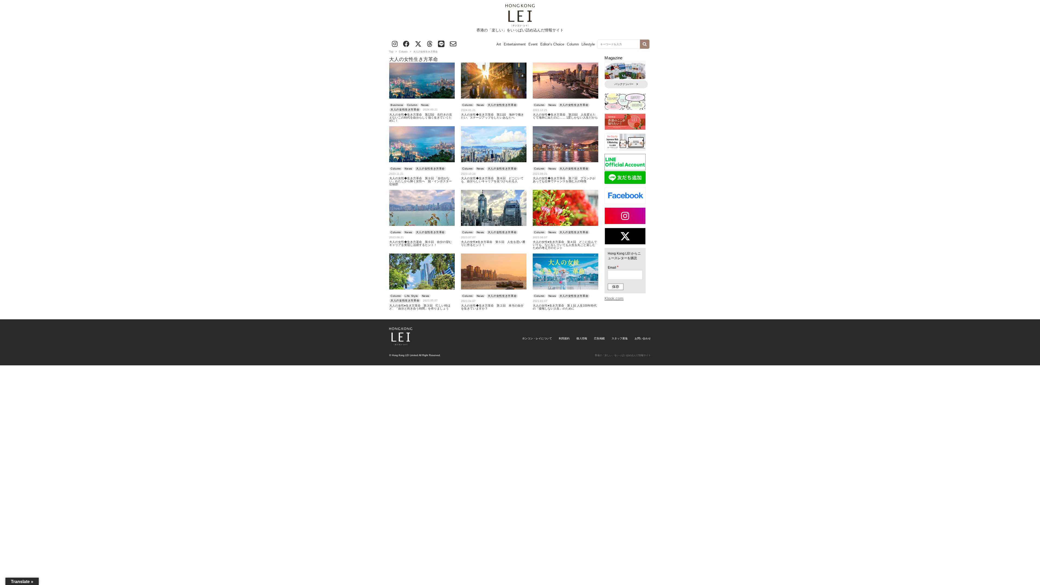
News (425, 104)
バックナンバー (624, 84)
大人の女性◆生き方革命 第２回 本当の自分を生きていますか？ (492, 307)
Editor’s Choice (552, 44)
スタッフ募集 (620, 338)
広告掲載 (599, 338)
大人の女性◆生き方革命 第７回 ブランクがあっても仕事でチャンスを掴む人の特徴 (564, 180)
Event (533, 44)
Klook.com (613, 298)
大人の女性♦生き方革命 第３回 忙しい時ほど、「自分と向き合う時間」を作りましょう (419, 307)
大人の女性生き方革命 (405, 109)
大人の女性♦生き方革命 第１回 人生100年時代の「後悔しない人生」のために (565, 307)
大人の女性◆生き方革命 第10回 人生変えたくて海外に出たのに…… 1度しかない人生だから (565, 116)
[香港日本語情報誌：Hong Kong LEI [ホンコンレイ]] (400, 343)
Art (498, 44)
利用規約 (564, 338)
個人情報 (581, 338)
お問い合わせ (643, 338)
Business (397, 104)
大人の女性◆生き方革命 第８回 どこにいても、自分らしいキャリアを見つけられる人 (492, 180)
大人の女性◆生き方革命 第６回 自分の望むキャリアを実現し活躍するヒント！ (420, 243)
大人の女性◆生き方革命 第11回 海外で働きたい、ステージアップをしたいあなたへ (492, 116)
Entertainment (515, 44)
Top (391, 51)
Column (573, 44)
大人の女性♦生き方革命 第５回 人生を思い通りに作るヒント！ (493, 243)
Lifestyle (588, 44)
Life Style (411, 295)
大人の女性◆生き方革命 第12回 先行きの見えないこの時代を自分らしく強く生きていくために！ (420, 117)
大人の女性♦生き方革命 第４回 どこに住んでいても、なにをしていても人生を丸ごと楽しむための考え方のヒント (565, 244)
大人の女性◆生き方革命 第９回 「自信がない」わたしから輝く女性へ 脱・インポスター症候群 (420, 181)
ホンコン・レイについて (537, 338)
